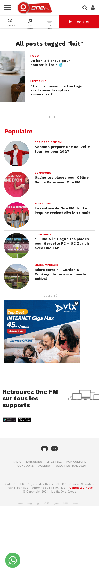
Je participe (49, 296)
